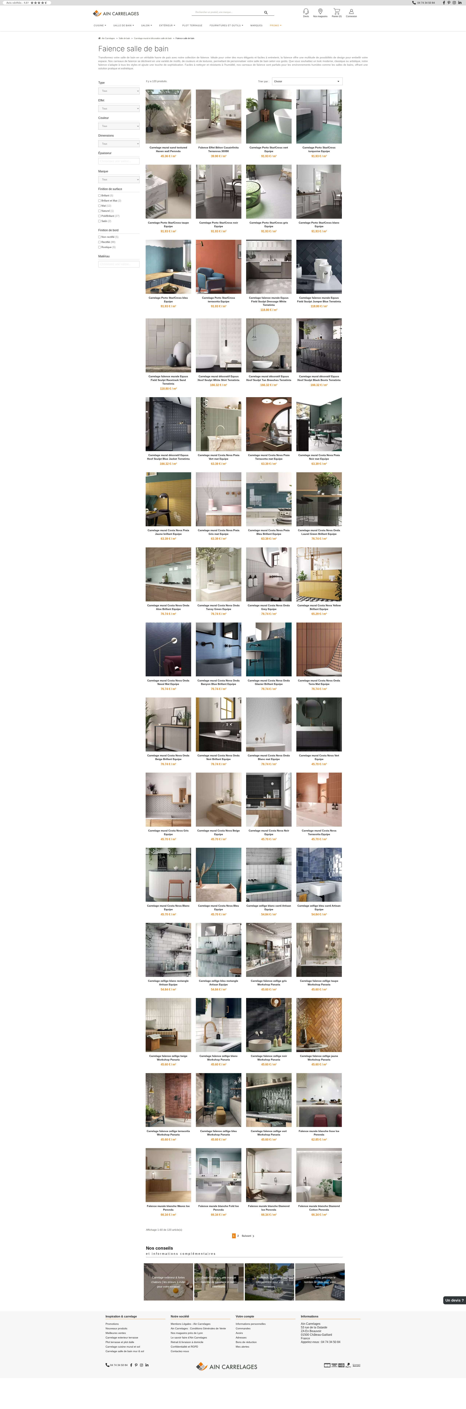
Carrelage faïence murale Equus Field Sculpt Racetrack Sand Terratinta (168, 380)
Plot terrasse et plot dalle (120, 1342)
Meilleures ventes (116, 1333)
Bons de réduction (246, 1342)
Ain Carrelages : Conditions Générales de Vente (198, 1328)
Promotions (112, 1323)
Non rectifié (110, 236)
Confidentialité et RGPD (184, 1346)
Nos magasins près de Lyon (187, 1333)
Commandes (243, 1328)
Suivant (249, 1236)
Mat (106, 205)
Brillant (107, 195)
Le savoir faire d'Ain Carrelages (189, 1337)
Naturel (107, 210)
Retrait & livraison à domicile (187, 1342)
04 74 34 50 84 (426, 2)
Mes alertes (242, 1346)
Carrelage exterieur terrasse (122, 1337)
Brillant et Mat (111, 200)
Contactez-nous (180, 1351)
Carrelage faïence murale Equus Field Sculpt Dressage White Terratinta (269, 301)
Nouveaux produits (116, 1328)
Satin (106, 221)
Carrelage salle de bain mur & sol (125, 1351)
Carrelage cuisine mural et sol (123, 1346)
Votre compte (245, 1316)
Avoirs (239, 1333)
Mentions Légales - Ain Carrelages (190, 1323)
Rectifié (108, 242)
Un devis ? (454, 1300)
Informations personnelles (251, 1323)
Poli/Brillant (110, 215)
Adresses (241, 1337)
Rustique (108, 247)
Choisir (307, 81)
